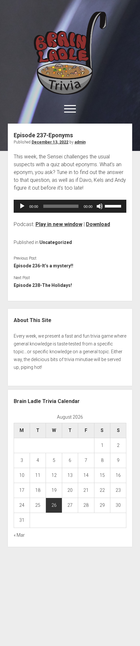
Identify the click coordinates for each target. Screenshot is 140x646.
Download (98, 224)
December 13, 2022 (50, 142)
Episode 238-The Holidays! (43, 285)
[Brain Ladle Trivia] (70, 92)
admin (80, 142)
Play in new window (58, 224)
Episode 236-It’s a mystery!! (43, 265)
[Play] (22, 206)
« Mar (19, 535)
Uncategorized (55, 242)
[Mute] (99, 206)
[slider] (114, 205)
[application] (70, 206)
